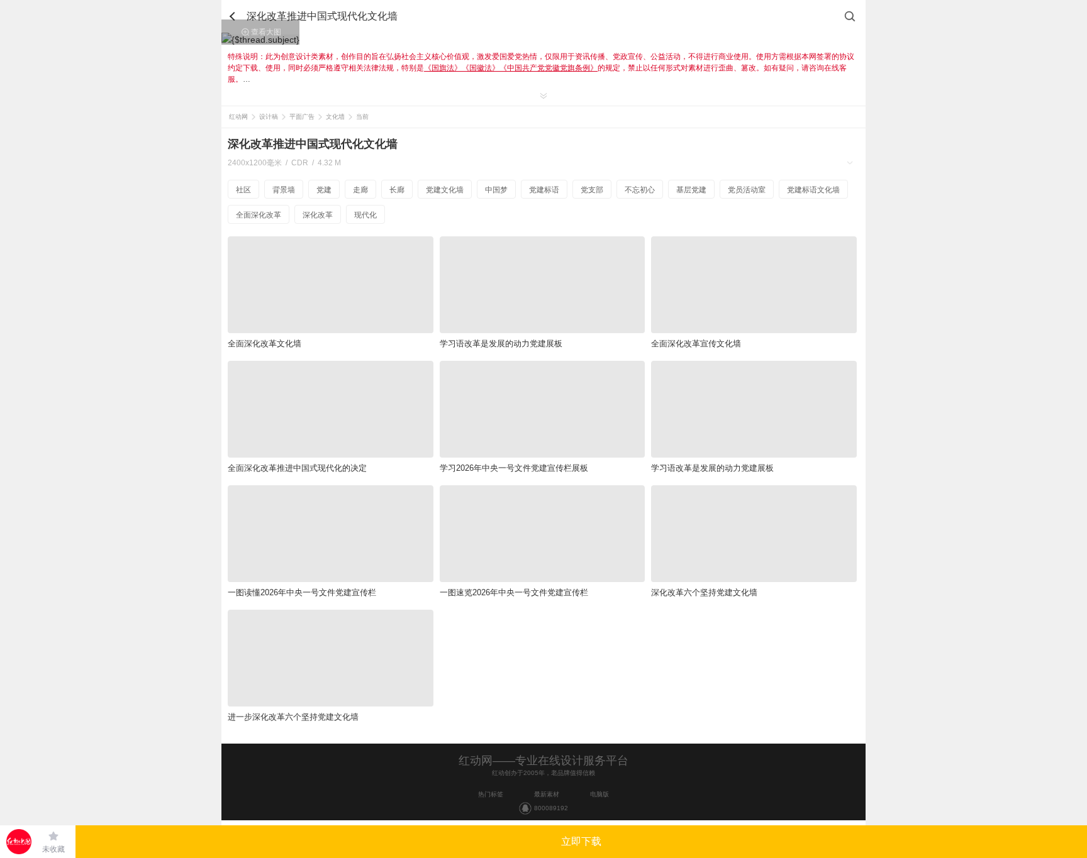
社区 (243, 189)
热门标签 (490, 794)
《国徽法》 (480, 67)
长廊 (396, 189)
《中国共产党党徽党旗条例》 (548, 67)
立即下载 (581, 841)
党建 (324, 189)
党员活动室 (747, 189)
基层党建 (691, 189)
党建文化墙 (445, 189)
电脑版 (599, 794)
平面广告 (302, 116)
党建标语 (544, 189)
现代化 (365, 215)
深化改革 (318, 215)
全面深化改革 (258, 215)
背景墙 (283, 189)
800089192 (551, 808)
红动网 (238, 116)
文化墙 (335, 116)
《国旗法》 (443, 67)
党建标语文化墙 (813, 189)
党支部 (592, 189)
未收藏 (53, 849)
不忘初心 (640, 189)
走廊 (360, 189)
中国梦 (496, 189)
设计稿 (268, 116)
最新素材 (546, 794)
